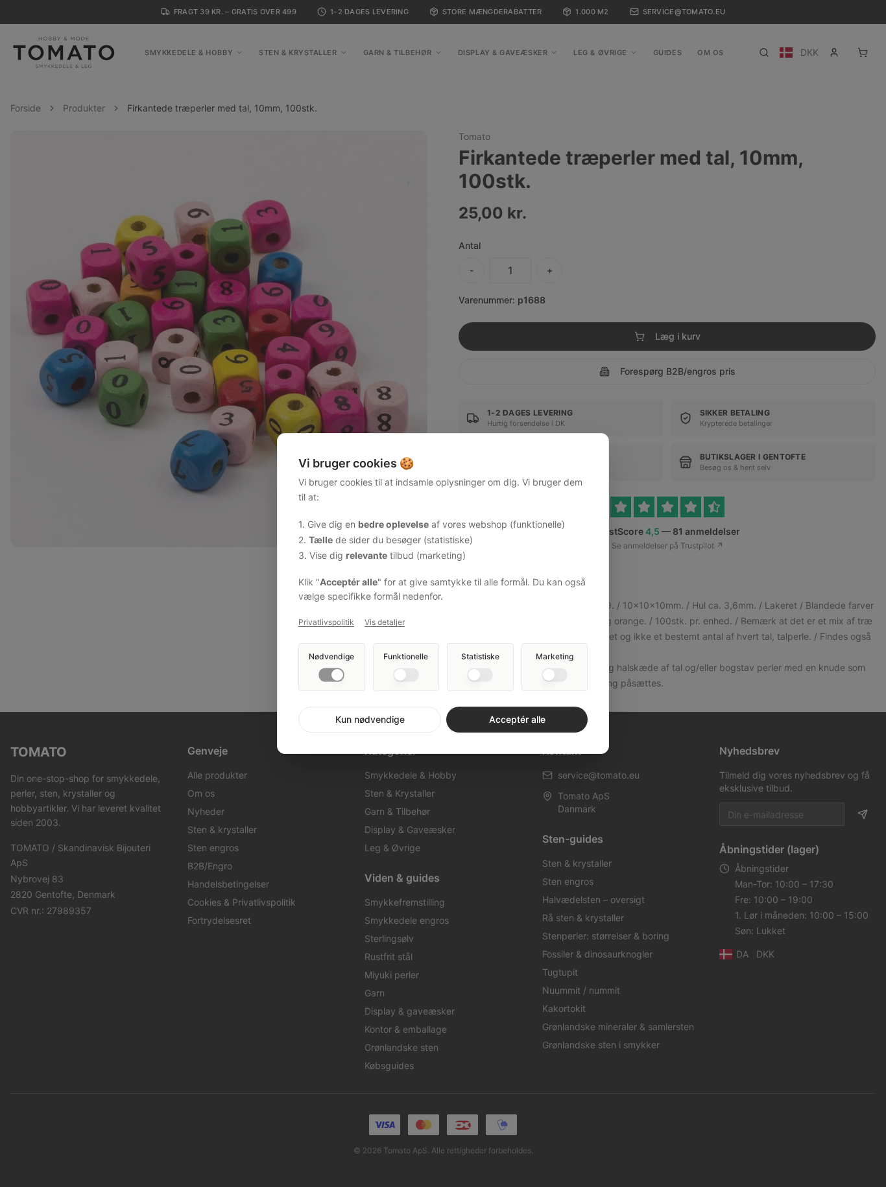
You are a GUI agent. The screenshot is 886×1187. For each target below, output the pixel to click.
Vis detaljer (385, 622)
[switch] (331, 675)
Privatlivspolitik (326, 622)
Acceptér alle (517, 719)
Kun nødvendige (370, 719)
